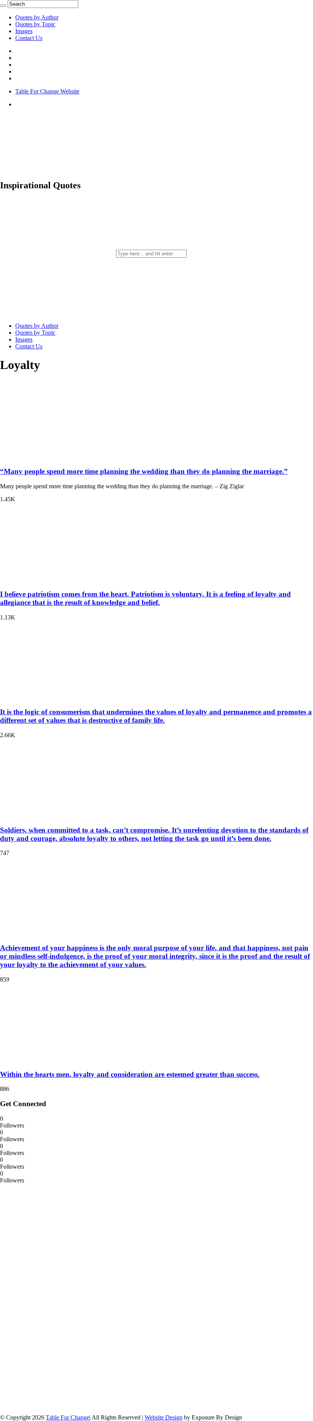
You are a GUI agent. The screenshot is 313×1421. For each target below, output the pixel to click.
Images (23, 31)
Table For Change (67, 1417)
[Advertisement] (57, 1298)
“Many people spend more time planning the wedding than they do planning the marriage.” (144, 471)
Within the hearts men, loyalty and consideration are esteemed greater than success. (130, 1074)
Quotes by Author (36, 17)
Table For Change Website (47, 91)
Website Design (163, 1417)
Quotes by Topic (35, 24)
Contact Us (28, 38)
